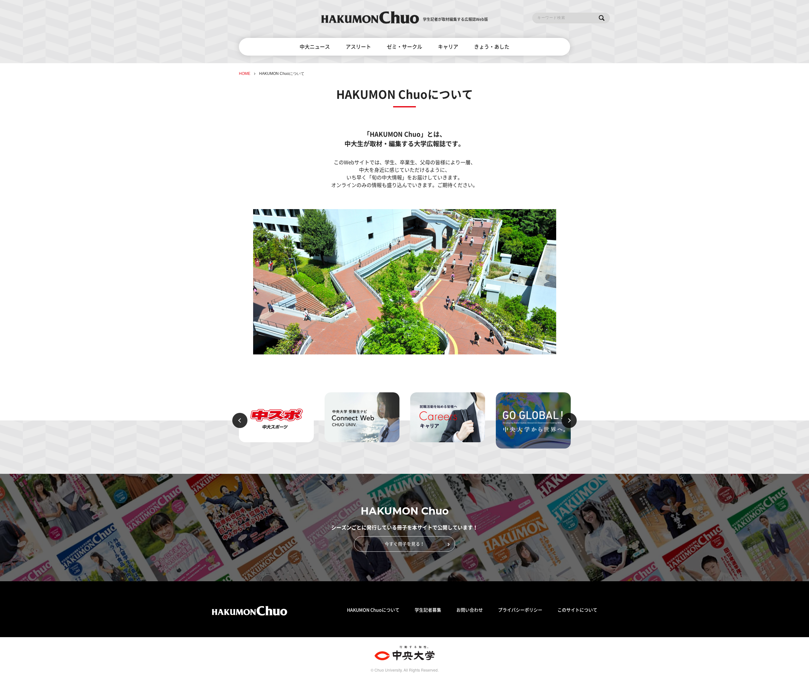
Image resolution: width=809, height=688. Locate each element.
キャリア (448, 46)
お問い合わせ (469, 610)
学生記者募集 (428, 610)
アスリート (358, 46)
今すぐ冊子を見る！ (404, 544)
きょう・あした (491, 46)
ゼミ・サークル (404, 46)
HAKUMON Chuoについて (373, 610)
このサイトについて (577, 610)
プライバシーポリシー (520, 610)
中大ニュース (315, 46)
